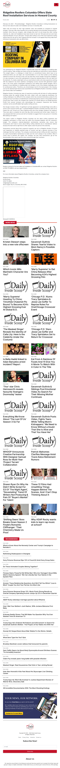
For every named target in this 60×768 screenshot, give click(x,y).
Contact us (38, 737)
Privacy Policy (25, 737)
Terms (19, 737)
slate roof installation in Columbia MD (29, 166)
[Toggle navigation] (56, 4)
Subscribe (30, 751)
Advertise (32, 737)
